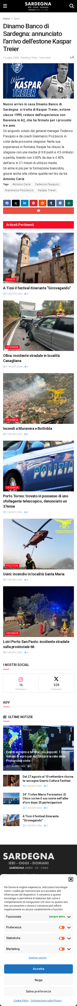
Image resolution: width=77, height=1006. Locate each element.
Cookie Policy (21, 1000)
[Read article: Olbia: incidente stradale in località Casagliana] (38, 325)
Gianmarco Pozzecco (19, 190)
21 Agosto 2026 (13, 294)
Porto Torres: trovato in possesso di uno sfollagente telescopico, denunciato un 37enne (35, 501)
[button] (71, 879)
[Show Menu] (5, 6)
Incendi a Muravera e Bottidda (27, 428)
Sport (17, 18)
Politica (12, 565)
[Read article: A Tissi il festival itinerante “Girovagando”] (38, 258)
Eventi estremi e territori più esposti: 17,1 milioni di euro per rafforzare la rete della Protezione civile (36, 756)
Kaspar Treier (47, 190)
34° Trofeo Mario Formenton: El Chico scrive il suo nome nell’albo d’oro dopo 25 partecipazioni (45, 798)
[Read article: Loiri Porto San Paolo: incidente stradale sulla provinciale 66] (38, 611)
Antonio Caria (22, 184)
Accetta (38, 969)
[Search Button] (71, 6)
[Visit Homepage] (38, 6)
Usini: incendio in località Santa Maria (33, 574)
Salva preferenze (38, 991)
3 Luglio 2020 (11, 57)
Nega (39, 980)
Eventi (10, 279)
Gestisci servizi (37, 957)
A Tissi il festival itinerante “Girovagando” (37, 288)
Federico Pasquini (47, 184)
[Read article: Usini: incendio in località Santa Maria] (38, 544)
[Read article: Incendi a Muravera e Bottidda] (38, 398)
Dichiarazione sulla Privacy (46, 1000)
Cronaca (12, 347)
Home (6, 18)
